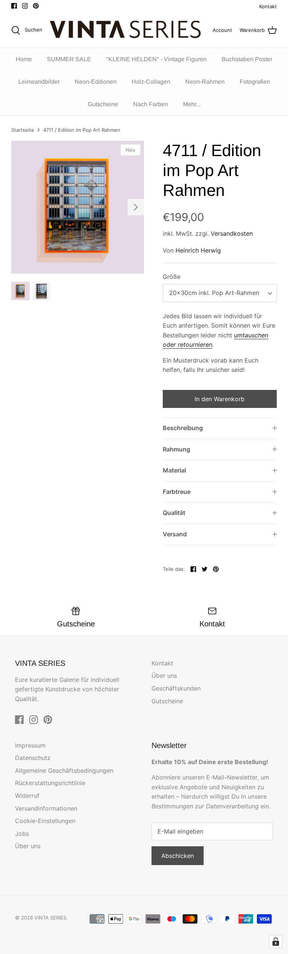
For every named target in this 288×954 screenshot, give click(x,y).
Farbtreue (176, 491)
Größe (171, 276)
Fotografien (255, 81)
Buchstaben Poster (247, 59)
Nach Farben (150, 104)
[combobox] (220, 293)
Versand (175, 534)
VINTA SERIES (50, 918)
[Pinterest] (36, 6)
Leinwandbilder (39, 81)
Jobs (22, 833)
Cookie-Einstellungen (45, 821)
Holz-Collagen (151, 81)
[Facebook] (14, 6)
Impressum (30, 745)
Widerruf (27, 795)
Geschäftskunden (176, 688)
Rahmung (176, 449)
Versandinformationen (46, 808)
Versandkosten (232, 233)
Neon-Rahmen (205, 81)
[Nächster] (136, 207)
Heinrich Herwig (198, 250)
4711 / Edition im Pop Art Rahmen (81, 130)
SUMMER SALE (69, 59)
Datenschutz (33, 757)
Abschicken (177, 855)
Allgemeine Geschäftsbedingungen (64, 770)
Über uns (164, 675)
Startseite (22, 130)
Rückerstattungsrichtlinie (50, 783)
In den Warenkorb (219, 399)
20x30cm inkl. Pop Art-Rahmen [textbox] (214, 292)
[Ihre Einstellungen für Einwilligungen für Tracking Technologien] (275, 941)
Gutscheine (103, 104)
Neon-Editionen (96, 81)
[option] (77, 207)
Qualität (174, 512)
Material (174, 470)
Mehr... (192, 104)
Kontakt (268, 6)
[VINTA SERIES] (127, 30)
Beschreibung (183, 428)
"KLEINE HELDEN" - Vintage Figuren (156, 59)
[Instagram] (25, 6)
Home (24, 59)
